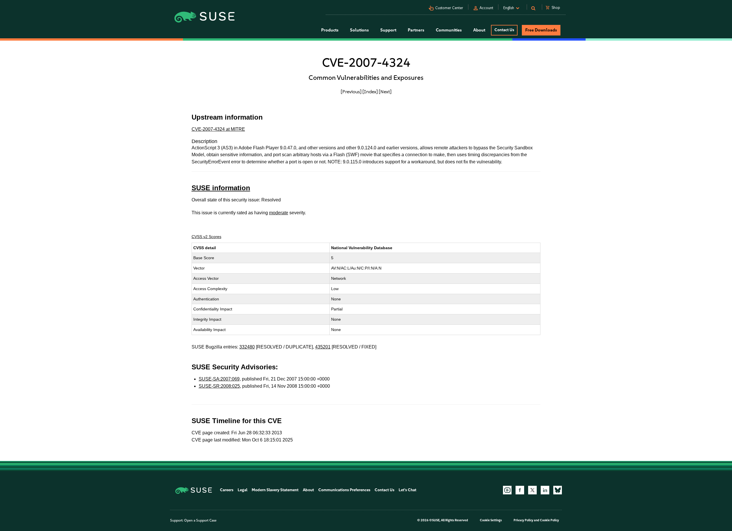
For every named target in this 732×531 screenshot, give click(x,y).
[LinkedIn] (545, 490)
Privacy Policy (523, 520)
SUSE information (221, 188)
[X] (532, 490)
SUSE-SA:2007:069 (219, 379)
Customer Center (449, 8)
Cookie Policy (549, 520)
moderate (278, 212)
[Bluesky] (557, 490)
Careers (226, 490)
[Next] (385, 91)
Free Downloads (541, 30)
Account (486, 8)
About (308, 490)
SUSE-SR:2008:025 (219, 386)
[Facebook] (520, 490)
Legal (242, 490)
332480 (247, 346)
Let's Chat (407, 490)
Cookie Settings (491, 520)
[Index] (370, 91)
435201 (323, 346)
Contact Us (504, 29)
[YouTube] (507, 490)
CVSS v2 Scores (206, 236)
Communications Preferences (344, 490)
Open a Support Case (200, 520)
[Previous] (351, 91)
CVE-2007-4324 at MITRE (218, 129)
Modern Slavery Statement (275, 490)
